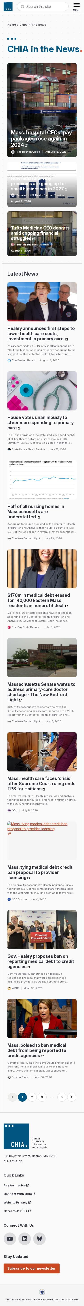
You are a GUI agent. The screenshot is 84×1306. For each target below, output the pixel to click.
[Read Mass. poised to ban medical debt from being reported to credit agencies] (42, 1018)
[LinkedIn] (24, 1238)
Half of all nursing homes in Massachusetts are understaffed (35, 511)
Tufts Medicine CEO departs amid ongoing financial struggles (40, 233)
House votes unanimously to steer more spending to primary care (40, 422)
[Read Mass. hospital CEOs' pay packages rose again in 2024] (42, 110)
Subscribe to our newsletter (31, 1268)
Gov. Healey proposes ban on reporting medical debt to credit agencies (40, 961)
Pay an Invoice (15, 1185)
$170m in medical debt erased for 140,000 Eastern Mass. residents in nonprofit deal (38, 600)
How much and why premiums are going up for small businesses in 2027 (38, 184)
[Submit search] (22, 6)
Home (11, 24)
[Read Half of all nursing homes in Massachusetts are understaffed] (42, 479)
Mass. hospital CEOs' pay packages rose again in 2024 (41, 138)
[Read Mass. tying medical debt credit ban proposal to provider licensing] (42, 840)
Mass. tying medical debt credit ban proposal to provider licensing (40, 872)
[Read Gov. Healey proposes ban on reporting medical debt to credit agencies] (42, 929)
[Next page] (71, 1097)
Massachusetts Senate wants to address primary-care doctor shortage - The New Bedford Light (41, 692)
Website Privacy (16, 1202)
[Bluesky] (39, 1238)
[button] (12, 1097)
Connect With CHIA (18, 1194)
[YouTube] (10, 1238)
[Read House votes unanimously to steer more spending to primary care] (42, 390)
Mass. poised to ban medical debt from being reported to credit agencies (36, 1050)
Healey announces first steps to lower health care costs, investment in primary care (41, 333)
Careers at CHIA (16, 1211)
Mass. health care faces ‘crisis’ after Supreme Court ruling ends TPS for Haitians (41, 783)
